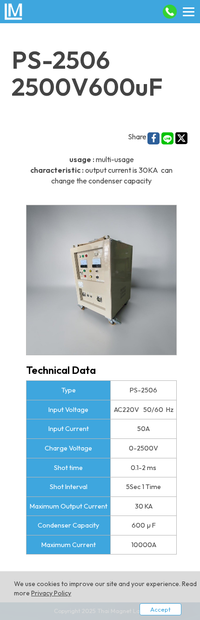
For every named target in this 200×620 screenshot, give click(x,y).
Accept (160, 609)
